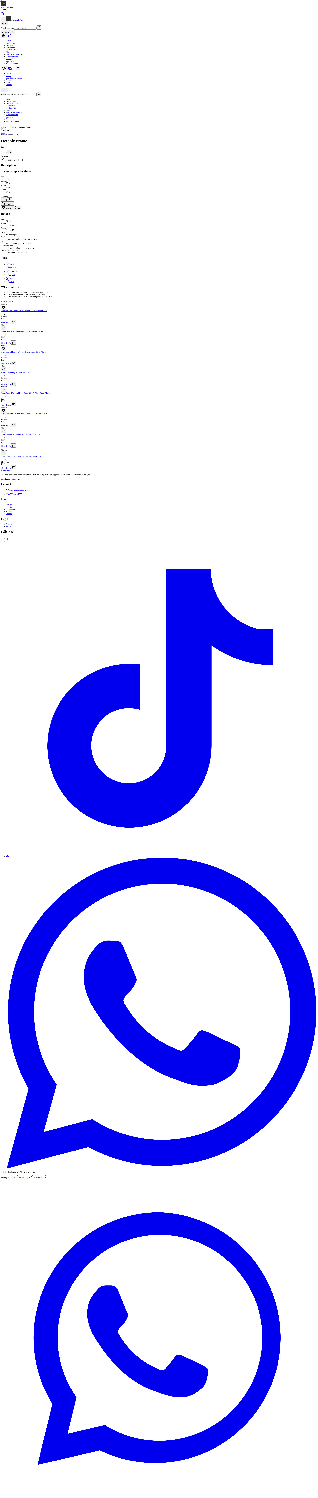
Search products (7, 28)
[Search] (39, 27)
